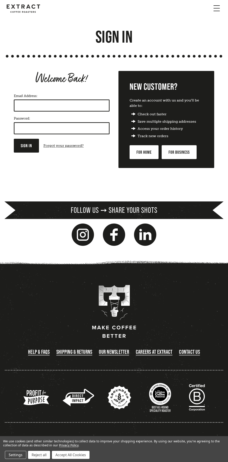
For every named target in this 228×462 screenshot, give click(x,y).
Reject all (39, 454)
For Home (144, 152)
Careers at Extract (154, 352)
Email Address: (25, 96)
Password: (22, 118)
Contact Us (189, 352)
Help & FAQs (39, 352)
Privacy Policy (68, 445)
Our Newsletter (114, 352)
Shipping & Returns (74, 352)
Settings (15, 454)
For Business (179, 152)
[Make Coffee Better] (114, 312)
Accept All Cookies (70, 454)
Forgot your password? (63, 145)
